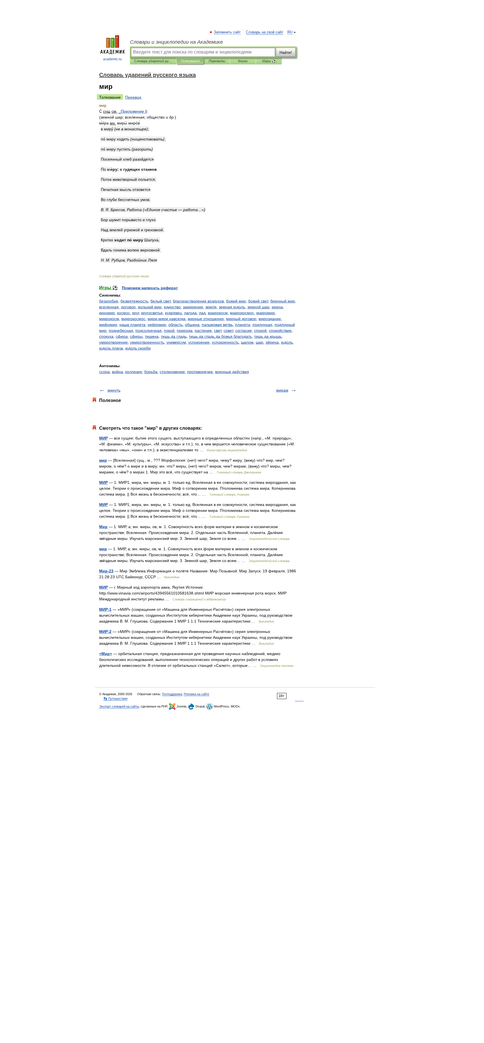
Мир (103, 526)
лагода (190, 313)
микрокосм (109, 318)
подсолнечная (148, 330)
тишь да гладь (174, 336)
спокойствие (280, 330)
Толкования (190, 61)
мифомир (108, 324)
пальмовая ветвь (217, 324)
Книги (243, 61)
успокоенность (225, 342)
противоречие (200, 371)
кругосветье (152, 313)
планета (242, 324)
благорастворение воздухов (198, 301)
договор (128, 307)
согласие (243, 330)
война (117, 371)
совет (228, 330)
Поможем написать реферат (150, 288)
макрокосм (218, 313)
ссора (104, 371)
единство (172, 307)
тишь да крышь (267, 336)
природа (184, 330)
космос (123, 313)
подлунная (262, 324)
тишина (152, 336)
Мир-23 (106, 571)
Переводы (217, 61)
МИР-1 (105, 609)
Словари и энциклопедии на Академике (176, 42)
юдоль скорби (138, 348)
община (192, 324)
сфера (122, 336)
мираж (282, 390)
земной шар (258, 307)
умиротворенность (147, 342)
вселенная (109, 307)
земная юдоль (232, 307)
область (175, 324)
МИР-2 (105, 631)
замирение (193, 307)
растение (203, 330)
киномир (107, 313)
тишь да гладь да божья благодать (220, 336)
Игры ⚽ (269, 61)
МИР (103, 438)
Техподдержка (172, 694)
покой (169, 330)
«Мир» (105, 653)
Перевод (133, 97)
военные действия (232, 371)
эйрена (272, 342)
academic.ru (112, 59)
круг (135, 313)
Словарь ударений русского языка (153, 61)
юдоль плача (111, 348)
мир (103, 460)
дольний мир (150, 307)
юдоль (287, 342)
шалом (247, 342)
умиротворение (113, 342)
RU (289, 32)
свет (217, 330)
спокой (260, 330)
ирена (277, 307)
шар (259, 342)
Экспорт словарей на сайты (119, 706)
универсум (176, 342)
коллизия (133, 371)
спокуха (106, 336)
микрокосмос (133, 318)
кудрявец (173, 313)
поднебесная (121, 330)
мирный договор (241, 318)
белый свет (160, 301)
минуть (114, 390)
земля (211, 307)
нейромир (157, 324)
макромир (265, 313)
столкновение (172, 371)
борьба (150, 371)
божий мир (236, 301)
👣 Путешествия (115, 698)
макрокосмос (242, 313)
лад (202, 313)
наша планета (132, 324)
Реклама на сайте (196, 694)
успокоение (199, 342)
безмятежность (134, 301)
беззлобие (108, 301)
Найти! (286, 52)
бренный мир (282, 301)
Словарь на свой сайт (264, 32)
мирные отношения (206, 318)
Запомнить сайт (227, 32)
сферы (136, 336)
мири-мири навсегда (166, 318)
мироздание (270, 318)
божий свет (258, 301)
